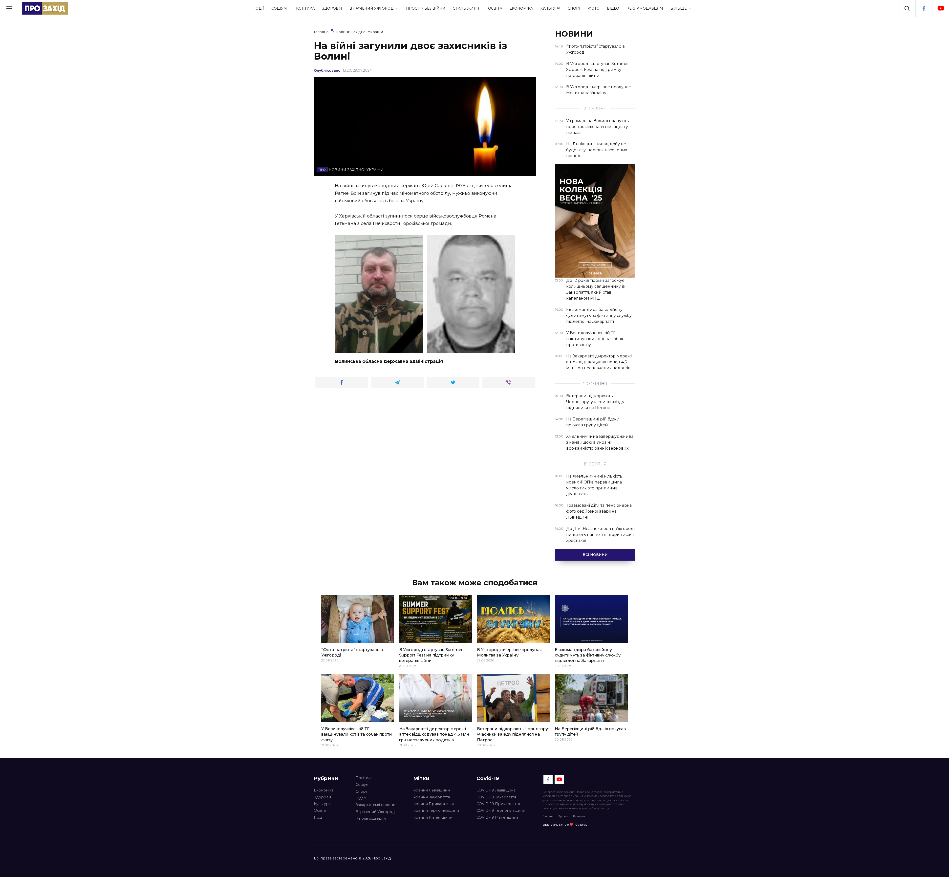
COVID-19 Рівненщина (497, 817)
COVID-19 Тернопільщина (500, 810)
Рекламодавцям (644, 8)
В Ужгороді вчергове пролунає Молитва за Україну (509, 652)
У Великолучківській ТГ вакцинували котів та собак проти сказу (356, 734)
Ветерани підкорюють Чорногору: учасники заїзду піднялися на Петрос (513, 734)
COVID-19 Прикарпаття (498, 804)
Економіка (521, 8)
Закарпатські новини (375, 805)
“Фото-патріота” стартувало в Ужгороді (352, 652)
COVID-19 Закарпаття (496, 797)
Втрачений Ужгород (371, 8)
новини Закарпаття (431, 797)
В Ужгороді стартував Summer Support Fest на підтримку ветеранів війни (431, 655)
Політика (304, 8)
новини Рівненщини (433, 817)
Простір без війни (425, 8)
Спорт (574, 8)
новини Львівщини (431, 790)
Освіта (495, 8)
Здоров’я (332, 8)
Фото (594, 8)
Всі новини (595, 554)
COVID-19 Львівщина (496, 790)
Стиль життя (467, 8)
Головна (547, 816)
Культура (550, 8)
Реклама (579, 816)
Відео (613, 8)
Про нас (563, 816)
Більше (678, 8)
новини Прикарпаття (433, 804)
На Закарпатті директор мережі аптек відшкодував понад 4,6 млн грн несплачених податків (434, 734)
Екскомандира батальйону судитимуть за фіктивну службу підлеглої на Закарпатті (588, 655)
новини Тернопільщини (436, 810)
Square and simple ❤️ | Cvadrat (564, 824)
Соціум (279, 8)
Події (258, 8)
